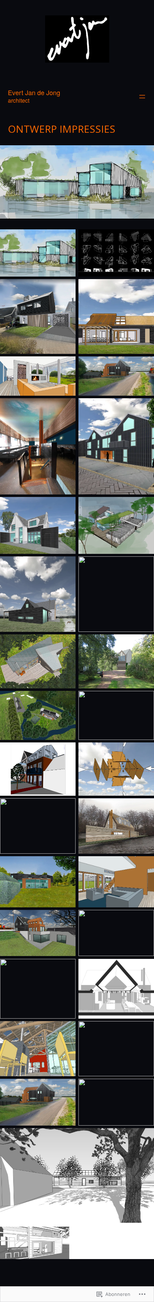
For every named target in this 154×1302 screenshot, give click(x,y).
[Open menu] (142, 96)
